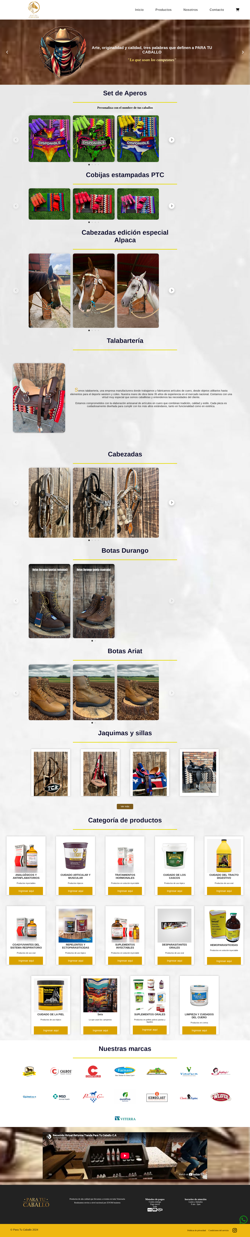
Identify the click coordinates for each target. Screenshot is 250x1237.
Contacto (217, 9)
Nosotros (190, 9)
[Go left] (7, 52)
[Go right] (243, 52)
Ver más (125, 806)
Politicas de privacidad (196, 1230)
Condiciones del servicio (218, 1230)
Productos (163, 9)
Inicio (139, 9)
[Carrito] (238, 9)
